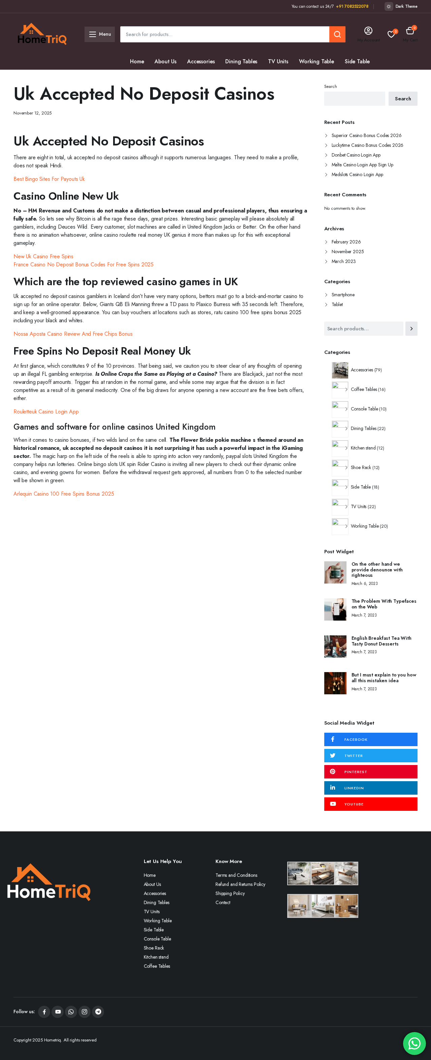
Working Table (316, 61)
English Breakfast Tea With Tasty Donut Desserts (381, 641)
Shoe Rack (187, 77)
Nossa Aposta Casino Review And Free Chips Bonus (72, 334)
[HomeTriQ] (42, 34)
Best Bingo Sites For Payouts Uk (49, 179)
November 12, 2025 (32, 113)
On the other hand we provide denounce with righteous (377, 569)
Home (137, 61)
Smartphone (343, 294)
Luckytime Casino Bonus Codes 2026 (368, 145)
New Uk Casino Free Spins (43, 256)
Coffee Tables (271, 77)
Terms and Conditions (236, 875)
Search (330, 86)
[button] (410, 34)
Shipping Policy (230, 893)
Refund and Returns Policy (240, 884)
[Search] (411, 329)
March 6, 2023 (365, 584)
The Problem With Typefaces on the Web (384, 604)
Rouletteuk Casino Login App (46, 412)
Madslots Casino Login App (357, 174)
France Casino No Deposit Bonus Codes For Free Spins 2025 (83, 264)
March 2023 (344, 261)
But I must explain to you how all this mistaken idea (384, 678)
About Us (165, 61)
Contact (223, 902)
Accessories (200, 61)
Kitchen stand (227, 77)
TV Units (278, 61)
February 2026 (346, 241)
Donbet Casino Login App (356, 155)
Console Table (147, 77)
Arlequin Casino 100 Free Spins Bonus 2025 (63, 494)
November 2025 (348, 251)
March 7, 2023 (364, 615)
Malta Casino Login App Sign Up (362, 164)
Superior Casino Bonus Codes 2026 (367, 135)
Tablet (337, 304)
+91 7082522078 (352, 6)
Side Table (357, 61)
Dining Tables (241, 61)
